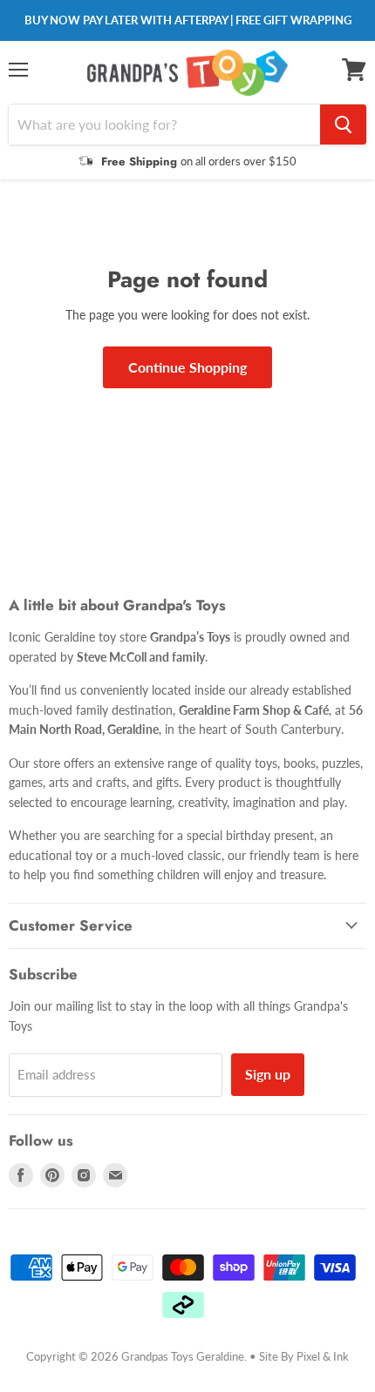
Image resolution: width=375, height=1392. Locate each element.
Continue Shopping (187, 367)
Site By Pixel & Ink (304, 1356)
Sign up (267, 1074)
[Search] (343, 124)
